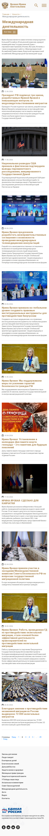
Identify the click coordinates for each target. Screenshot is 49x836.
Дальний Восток (8, 767)
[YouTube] (13, 827)
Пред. (14, 737)
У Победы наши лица (10, 779)
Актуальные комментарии (12, 783)
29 (40, 737)
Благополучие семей (10, 764)
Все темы (8, 32)
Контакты (6, 798)
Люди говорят (7, 757)
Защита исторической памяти (14, 776)
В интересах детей (9, 760)
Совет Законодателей (11, 786)
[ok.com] (4, 827)
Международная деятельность (14, 789)
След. (5, 739)
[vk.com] (8, 827)
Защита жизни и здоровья (12, 770)
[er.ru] (18, 827)
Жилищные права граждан (13, 773)
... (36, 737)
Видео (4, 795)
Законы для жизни (9, 754)
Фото (4, 792)
